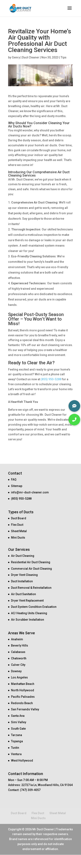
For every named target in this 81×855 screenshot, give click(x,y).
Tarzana (16, 735)
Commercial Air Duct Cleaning (31, 568)
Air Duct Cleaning (22, 555)
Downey (16, 671)
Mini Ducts (18, 537)
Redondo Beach (22, 703)
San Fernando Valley (25, 709)
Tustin (15, 747)
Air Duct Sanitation (23, 594)
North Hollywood (22, 690)
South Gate (18, 728)
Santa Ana (18, 715)
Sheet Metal (19, 531)
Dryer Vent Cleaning (24, 574)
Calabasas (18, 652)
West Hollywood (22, 760)
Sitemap (16, 486)
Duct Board (18, 518)
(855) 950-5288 (51, 379)
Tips (63, 57)
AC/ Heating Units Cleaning (29, 613)
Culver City (18, 664)
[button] (74, 419)
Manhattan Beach (22, 683)
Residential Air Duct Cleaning (30, 562)
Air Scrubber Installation (27, 619)
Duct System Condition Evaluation (33, 606)
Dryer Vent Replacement (27, 600)
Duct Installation (22, 581)
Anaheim (17, 639)
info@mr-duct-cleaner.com (30, 492)
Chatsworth (18, 658)
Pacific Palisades (23, 696)
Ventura (16, 754)
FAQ (13, 479)
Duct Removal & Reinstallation (31, 587)
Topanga (17, 741)
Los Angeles (19, 677)
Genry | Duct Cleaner (25, 57)
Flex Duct (17, 524)
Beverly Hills (19, 645)
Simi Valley (18, 722)
